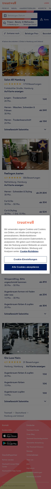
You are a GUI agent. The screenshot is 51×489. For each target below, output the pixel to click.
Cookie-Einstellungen (25, 259)
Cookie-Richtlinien (29, 251)
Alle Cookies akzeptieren (25, 267)
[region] (25, 244)
